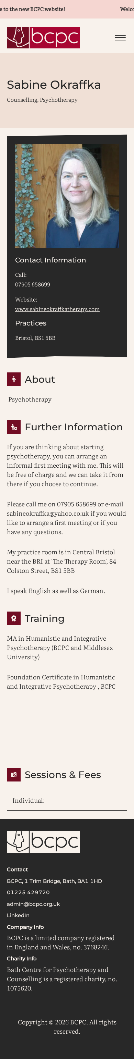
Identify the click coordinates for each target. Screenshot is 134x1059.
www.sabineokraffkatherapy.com (57, 309)
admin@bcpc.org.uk (33, 904)
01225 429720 (28, 892)
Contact (17, 869)
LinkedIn (18, 915)
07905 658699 (32, 284)
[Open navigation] (120, 38)
